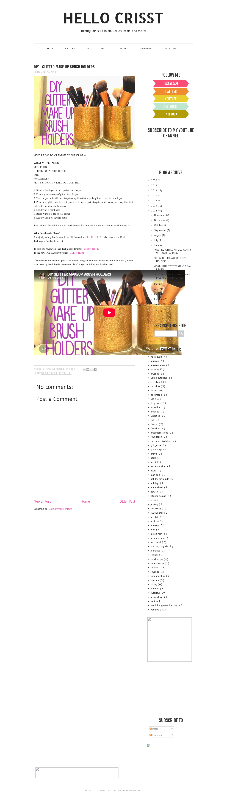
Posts (155, 728)
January (158, 304)
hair (153, 462)
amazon (155, 361)
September (160, 230)
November (160, 220)
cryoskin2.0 (157, 382)
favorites (156, 428)
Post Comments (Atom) (60, 508)
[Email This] (85, 369)
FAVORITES (145, 48)
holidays (155, 483)
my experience (159, 538)
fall (153, 419)
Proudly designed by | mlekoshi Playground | (113, 790)
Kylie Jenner (157, 512)
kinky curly (156, 508)
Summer (155, 588)
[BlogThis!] (88, 369)
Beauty (105, 48)
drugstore (156, 403)
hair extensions (159, 466)
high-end (156, 474)
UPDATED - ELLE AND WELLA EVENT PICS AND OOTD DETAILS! (173, 276)
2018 (154, 190)
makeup (155, 525)
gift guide (156, 445)
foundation (157, 436)
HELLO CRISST (113, 18)
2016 (154, 200)
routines (155, 571)
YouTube (70, 48)
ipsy (153, 500)
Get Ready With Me (161, 441)
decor (54, 373)
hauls (154, 470)
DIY (87, 48)
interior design (159, 495)
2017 (154, 195)
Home (50, 48)
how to (155, 491)
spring (154, 584)
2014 (154, 210)
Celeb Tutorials (159, 377)
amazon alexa (158, 365)
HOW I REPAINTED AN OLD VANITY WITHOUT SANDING (172, 251)
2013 (154, 310)
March (157, 294)
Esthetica (155, 415)
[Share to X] (91, 369)
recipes (155, 554)
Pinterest (171, 106)
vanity (154, 601)
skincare (155, 580)
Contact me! (169, 48)
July (156, 240)
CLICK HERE (92, 237)
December (160, 215)
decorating (157, 394)
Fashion (124, 48)
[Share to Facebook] (95, 369)
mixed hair (156, 533)
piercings (156, 550)
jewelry (155, 504)
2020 (154, 180)
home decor (157, 487)
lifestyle (155, 517)
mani (153, 529)
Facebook (171, 114)
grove (154, 453)
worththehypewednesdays (165, 605)
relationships (158, 563)
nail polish (156, 542)
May (156, 283)
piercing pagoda (160, 546)
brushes (45, 373)
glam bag (156, 449)
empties (155, 411)
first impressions (160, 432)
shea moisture (158, 576)
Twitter (171, 91)
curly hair (156, 386)
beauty (154, 369)
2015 (154, 205)
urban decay (157, 597)
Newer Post (42, 501)
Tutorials (155, 592)
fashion (155, 424)
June (157, 245)
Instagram (171, 84)
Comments (158, 735)
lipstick (154, 521)
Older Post (127, 501)
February (159, 299)
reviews (155, 567)
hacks (154, 457)
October (159, 225)
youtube (66, 373)
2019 (154, 185)
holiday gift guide (160, 478)
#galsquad (156, 356)
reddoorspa (157, 559)
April (157, 289)
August (158, 235)
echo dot (156, 407)
